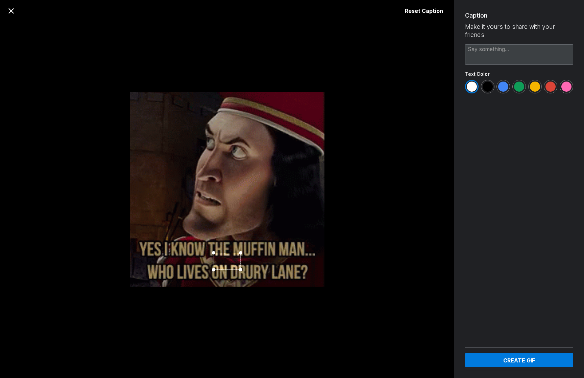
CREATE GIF (519, 360)
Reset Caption (424, 10)
